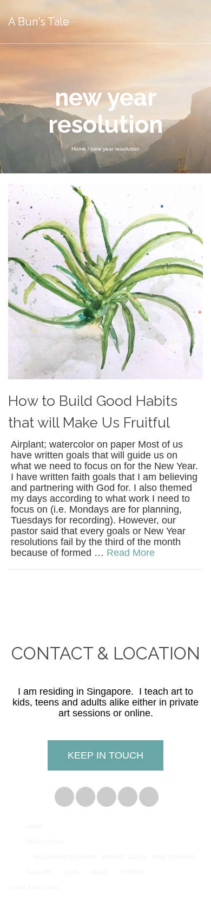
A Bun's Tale (38, 21)
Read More (131, 552)
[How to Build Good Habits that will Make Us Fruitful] (105, 281)
